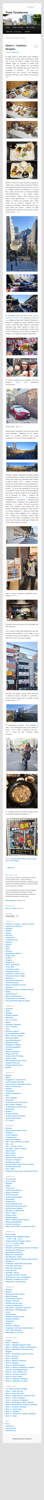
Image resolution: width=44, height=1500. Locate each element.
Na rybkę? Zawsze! (12, 1113)
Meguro (8, 1077)
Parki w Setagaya (11, 1098)
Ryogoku (9, 1292)
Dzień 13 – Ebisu (11, 908)
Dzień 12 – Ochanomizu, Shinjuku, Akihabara (21, 1414)
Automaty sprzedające (13, 1047)
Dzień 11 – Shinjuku (12, 1411)
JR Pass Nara (10, 1199)
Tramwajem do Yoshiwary (14, 980)
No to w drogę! (10, 1181)
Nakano (8, 1022)
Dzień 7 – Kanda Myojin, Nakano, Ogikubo (20, 1402)
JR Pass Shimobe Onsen (14, 1204)
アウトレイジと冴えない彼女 (15, 1243)
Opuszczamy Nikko (12, 1038)
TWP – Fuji (9, 1144)
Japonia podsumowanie (13, 996)
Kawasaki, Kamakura (12, 1319)
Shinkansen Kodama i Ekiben (15, 976)
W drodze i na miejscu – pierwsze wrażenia (20, 924)
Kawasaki (9, 1089)
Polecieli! (9, 1128)
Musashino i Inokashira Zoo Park (17, 1279)
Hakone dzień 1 (11, 1151)
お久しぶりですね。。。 (13, 1020)
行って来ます (10, 1120)
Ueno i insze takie (11, 1027)
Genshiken (9, 1133)
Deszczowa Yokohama (13, 1139)
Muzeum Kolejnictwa (12, 1051)
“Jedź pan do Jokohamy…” (15, 1190)
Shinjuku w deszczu (12, 1031)
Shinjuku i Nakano (12, 1217)
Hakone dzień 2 (11, 1153)
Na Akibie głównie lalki (13, 1167)
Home (8, 27)
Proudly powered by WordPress (22, 1439)
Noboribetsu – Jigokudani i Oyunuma (18, 1308)
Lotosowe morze (11, 1137)
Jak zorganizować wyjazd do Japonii (18, 1001)
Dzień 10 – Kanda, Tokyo (14, 1409)
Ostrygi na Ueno (11, 1215)
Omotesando (10, 1091)
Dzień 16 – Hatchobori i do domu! (17, 1381)
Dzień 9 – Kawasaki (12, 1363)
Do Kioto (8, 958)
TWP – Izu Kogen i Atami (14, 1146)
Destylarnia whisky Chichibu (15, 1316)
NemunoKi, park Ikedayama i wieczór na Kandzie (22, 1248)
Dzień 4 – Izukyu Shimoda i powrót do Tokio (20, 1395)
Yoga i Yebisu (10, 1169)
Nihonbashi (9, 1017)
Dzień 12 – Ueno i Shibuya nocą (16, 1372)
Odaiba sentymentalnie (13, 1118)
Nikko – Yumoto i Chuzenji (14, 1036)
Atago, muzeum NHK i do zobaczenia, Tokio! (20, 1226)
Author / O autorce (18, 27)
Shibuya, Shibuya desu (13, 1086)
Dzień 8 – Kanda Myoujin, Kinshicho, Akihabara (21, 1404)
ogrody (34, 859)
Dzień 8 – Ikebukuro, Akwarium (16, 1361)
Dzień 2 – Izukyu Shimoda (14, 1391)
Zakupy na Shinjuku (12, 1192)
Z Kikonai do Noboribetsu (14, 1305)
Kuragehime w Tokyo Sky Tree (16, 1080)
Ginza (8, 1029)
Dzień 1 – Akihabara (12, 1342)
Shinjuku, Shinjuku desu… (14, 1065)
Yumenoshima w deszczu (14, 1298)
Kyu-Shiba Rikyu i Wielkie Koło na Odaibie (20, 1164)
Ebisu (8, 949)
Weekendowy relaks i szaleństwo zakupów (20, 989)
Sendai (8, 1312)
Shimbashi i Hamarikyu (13, 1024)
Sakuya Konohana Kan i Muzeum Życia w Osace (21, 1259)
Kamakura (9, 951)
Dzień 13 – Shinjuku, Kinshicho (16, 1374)
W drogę (8, 1340)
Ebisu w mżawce (11, 1213)
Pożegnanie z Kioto (12, 971)
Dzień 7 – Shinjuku (12, 1358)
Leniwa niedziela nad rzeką (15, 1082)
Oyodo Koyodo (11, 1314)
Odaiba (8, 992)
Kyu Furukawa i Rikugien (14, 1104)
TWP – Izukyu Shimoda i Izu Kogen (17, 1142)
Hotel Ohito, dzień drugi (14, 1266)
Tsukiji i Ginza (10, 955)
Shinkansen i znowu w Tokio (15, 974)
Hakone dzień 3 (11, 1155)
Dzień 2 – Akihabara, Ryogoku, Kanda (18, 1345)
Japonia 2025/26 (16, 859)
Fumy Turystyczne (17, 12)
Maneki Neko (10, 1109)
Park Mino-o (10, 1261)
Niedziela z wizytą (12, 1042)
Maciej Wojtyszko (11, 900)
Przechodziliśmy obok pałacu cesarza (18, 1084)
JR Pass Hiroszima (12, 1195)
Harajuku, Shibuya (12, 1015)
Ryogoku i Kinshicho (13, 1301)
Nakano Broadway (12, 1296)
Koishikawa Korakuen (13, 1162)
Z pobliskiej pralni (12, 940)
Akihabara (9, 928)
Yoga (7, 1095)
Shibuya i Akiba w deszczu (14, 1157)
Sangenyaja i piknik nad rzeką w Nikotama (20, 1328)
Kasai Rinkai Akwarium (13, 1040)
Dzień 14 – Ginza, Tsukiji (14, 1376)
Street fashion (10, 937)
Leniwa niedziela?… (12, 1135)
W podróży (9, 1009)
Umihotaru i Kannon (12, 1273)
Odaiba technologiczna (13, 1093)
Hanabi (8, 1011)
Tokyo (8, 946)
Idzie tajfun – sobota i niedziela (16, 1148)
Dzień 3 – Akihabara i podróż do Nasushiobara (21, 1347)
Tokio (7, 861)
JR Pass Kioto (10, 1201)
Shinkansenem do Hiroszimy (15, 1250)
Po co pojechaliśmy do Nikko (15, 1033)
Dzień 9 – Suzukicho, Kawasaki (16, 1407)
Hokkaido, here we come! (14, 1303)
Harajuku (9, 931)
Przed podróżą (10, 1179)
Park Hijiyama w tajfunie (14, 1252)
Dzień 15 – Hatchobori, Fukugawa (17, 1379)
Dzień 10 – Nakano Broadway (15, 1365)
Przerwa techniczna (12, 983)
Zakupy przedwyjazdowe (14, 1222)
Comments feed (11, 1428)
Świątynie (9, 960)
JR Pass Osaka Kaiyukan (14, 1197)
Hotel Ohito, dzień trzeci (14, 1268)
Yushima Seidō (21, 382)
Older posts (10, 868)
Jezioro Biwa (10, 967)
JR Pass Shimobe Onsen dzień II (16, 1206)
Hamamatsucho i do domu (14, 1332)
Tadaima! (9, 1075)
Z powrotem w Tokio (12, 969)
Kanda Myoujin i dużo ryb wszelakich (18, 1277)
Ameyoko (9, 1111)
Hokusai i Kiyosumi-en (13, 1224)
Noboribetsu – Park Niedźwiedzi (16, 1310)
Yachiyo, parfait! (11, 1058)
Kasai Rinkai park (11, 994)
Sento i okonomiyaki (12, 964)
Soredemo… (10, 1049)
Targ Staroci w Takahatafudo (15, 1210)
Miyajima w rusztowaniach (14, 1254)
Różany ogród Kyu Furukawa (15, 1294)
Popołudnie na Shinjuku (14, 926)
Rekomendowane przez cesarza (16, 1060)
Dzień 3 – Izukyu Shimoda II (15, 1393)
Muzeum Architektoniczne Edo (16, 985)
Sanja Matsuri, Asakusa (13, 953)
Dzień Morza (10, 1100)
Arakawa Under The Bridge (14, 1056)
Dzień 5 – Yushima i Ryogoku (15, 1398)
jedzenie (24, 859)
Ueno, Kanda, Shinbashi (14, 1330)
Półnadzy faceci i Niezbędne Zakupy (18, 1236)
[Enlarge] (35, 83)
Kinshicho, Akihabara (13, 1326)
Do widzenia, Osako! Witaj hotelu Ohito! (19, 1263)
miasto (30, 859)
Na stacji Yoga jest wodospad (15, 1116)
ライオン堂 (23, 497)
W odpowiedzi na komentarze (15, 998)
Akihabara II (10, 978)
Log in (8, 1424)
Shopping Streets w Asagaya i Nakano (18, 1241)
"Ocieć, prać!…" (11, 1188)
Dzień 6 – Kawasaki (12, 1356)
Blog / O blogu (30, 27)
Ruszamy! (9, 1289)
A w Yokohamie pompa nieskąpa (16, 1389)
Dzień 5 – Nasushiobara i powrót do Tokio (19, 1354)
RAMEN (27, 31)
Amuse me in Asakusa (13, 1160)
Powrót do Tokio (11, 1270)
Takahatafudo (10, 1321)
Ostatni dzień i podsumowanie (16, 1282)
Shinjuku (9, 1323)
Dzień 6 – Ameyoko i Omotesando (17, 1400)
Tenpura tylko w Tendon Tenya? (16, 1130)
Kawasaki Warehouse (13, 1063)
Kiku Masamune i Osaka (14, 1257)
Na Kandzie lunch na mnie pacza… (17, 1102)
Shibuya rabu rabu (12, 1054)
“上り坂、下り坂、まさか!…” (15, 1239)
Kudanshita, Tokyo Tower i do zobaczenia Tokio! (22, 1171)
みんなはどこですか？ (13, 1245)
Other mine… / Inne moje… (14, 31)
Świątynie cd (10, 962)
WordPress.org (11, 1430)
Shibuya (8, 933)
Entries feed (10, 1426)
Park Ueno (9, 935)
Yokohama (9, 987)
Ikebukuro (9, 942)
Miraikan (8, 1067)
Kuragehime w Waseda (13, 1045)
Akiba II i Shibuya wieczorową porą (17, 1220)
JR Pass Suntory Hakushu (14, 1208)
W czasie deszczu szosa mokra (16, 1107)
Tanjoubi (8, 944)
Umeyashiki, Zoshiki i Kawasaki (16, 1275)
